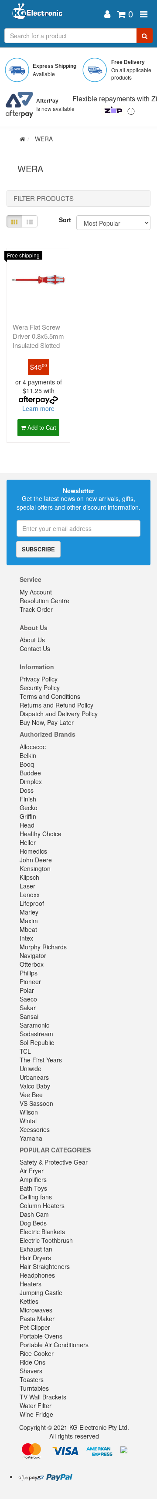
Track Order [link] (36, 609)
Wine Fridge (36, 1414)
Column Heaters (42, 1205)
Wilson (29, 1112)
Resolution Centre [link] (44, 600)
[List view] (30, 221)
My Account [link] (36, 592)
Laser (27, 885)
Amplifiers (33, 1179)
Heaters (30, 1283)
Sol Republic (37, 1042)
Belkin (28, 755)
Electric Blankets (42, 1231)
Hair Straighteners (45, 1266)
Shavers (31, 1370)
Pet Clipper (35, 1327)
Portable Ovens (41, 1336)
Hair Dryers (35, 1257)
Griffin (28, 816)
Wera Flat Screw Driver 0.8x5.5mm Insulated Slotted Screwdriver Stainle (38, 345)
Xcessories (35, 1129)
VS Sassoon (36, 1103)
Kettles (29, 1301)
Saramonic (34, 1025)
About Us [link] (32, 639)
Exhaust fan (36, 1249)
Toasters (32, 1379)
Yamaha (31, 1138)
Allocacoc (33, 746)
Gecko (29, 807)
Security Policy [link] (40, 687)
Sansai (29, 1016)
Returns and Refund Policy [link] (56, 705)
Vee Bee (31, 1094)
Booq (27, 764)
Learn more (38, 408)
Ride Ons (32, 1362)
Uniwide (30, 1068)
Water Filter (35, 1405)
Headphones (37, 1275)
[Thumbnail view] (14, 221)
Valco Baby (35, 1086)
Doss (27, 790)
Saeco (28, 999)
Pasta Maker (37, 1318)
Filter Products (44, 198)
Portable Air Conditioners (54, 1344)
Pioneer (30, 981)
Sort (64, 219)
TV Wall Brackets (43, 1396)
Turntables (34, 1388)
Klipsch (29, 877)
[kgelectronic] (53, 14)
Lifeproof (32, 903)
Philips (29, 972)
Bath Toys (33, 1188)
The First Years (41, 1059)
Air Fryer (32, 1170)
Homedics (33, 851)
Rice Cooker (37, 1353)
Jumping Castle (41, 1292)
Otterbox (32, 964)
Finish (28, 799)
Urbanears (34, 1077)
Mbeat (28, 929)
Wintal (28, 1120)
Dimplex (31, 781)
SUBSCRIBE (38, 549)
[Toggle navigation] (143, 14)
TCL (25, 1051)
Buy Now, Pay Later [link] (47, 722)
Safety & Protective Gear (54, 1162)
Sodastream (36, 1033)
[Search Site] (145, 35)
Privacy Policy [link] (39, 678)
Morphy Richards (43, 946)
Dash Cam (34, 1214)
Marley (29, 912)
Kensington (35, 868)
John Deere (36, 859)
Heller (28, 842)
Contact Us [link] (35, 648)
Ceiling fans (36, 1196)
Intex (26, 938)
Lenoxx (30, 894)
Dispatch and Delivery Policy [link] (59, 713)
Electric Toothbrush (46, 1240)
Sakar (28, 1007)
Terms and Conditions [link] (50, 696)
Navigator (33, 955)
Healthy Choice (40, 833)
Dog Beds (33, 1223)
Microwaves (36, 1309)
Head (27, 825)
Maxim (29, 920)
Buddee (30, 772)
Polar (27, 990)
